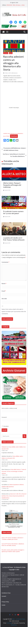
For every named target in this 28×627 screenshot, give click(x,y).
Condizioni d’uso (6, 593)
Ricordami (6, 426)
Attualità (6, 53)
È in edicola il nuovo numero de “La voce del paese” (13, 212)
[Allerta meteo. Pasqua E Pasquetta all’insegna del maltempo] (14, 168)
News (11, 53)
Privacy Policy (5, 602)
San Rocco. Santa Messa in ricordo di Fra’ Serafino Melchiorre (13, 155)
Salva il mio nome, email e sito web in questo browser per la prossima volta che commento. (14, 311)
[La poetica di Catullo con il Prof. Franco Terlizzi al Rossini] (14, 223)
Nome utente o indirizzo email (9, 408)
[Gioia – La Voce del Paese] (3, 32)
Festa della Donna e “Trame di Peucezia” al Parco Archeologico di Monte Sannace (14, 471)
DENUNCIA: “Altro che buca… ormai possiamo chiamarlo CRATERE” (15, 5)
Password (4, 417)
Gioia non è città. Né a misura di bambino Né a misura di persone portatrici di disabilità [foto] (14, 495)
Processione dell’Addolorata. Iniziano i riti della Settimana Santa (15, 149)
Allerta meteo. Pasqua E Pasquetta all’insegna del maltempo (12, 185)
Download (14, 136)
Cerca (24, 436)
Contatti (4, 596)
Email (4, 291)
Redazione (15, 73)
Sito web (4, 298)
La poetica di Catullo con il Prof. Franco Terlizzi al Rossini (13, 239)
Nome (4, 283)
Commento (5, 262)
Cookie (3, 605)
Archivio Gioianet (14, 370)
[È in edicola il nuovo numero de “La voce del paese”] (14, 197)
